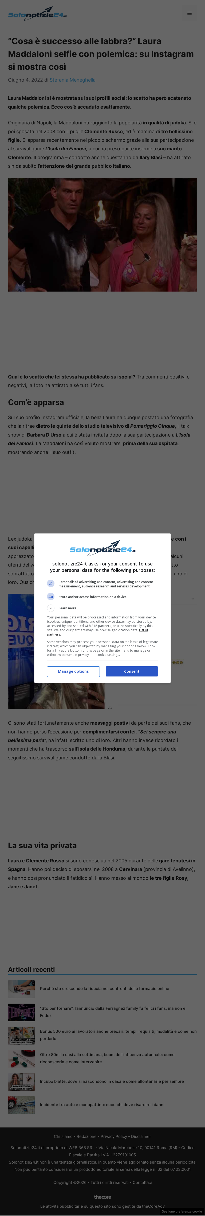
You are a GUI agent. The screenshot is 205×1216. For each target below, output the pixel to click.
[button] (102, 608)
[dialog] (102, 608)
